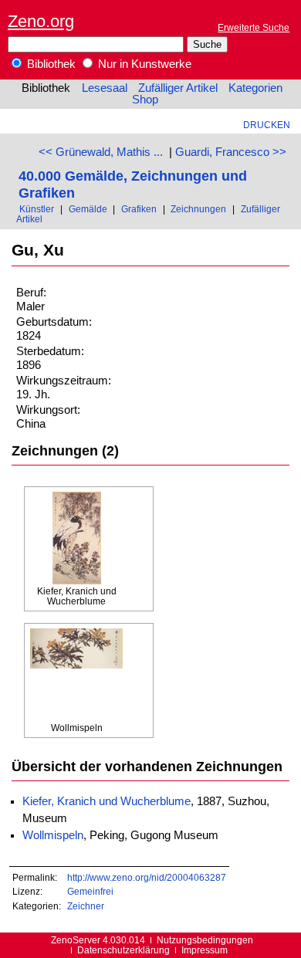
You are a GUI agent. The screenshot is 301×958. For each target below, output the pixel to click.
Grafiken (139, 209)
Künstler (36, 209)
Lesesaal (104, 88)
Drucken (266, 125)
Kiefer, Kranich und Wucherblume (106, 801)
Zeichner (85, 906)
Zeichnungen (198, 209)
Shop (145, 99)
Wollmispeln (52, 835)
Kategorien (255, 88)
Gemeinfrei (90, 891)
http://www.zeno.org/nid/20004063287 (146, 877)
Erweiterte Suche (253, 27)
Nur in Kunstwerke (143, 64)
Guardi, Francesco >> (230, 152)
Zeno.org (41, 21)
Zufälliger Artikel (178, 88)
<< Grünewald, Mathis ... (101, 152)
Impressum (204, 950)
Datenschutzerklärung (123, 950)
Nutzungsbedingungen (205, 940)
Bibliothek (50, 64)
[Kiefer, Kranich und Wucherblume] (76, 539)
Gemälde (88, 209)
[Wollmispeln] (76, 675)
